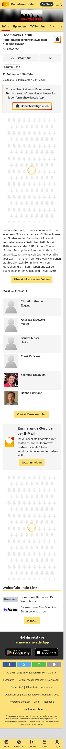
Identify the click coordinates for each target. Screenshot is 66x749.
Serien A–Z (17, 687)
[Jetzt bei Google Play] (18, 652)
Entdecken (19, 746)
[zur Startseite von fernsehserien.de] (5, 4)
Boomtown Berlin (23, 4)
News (6, 746)
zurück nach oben (32, 709)
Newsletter (53, 679)
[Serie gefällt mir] (20, 58)
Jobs (56, 694)
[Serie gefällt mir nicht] (50, 58)
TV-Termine (37, 26)
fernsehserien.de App (32, 642)
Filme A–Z (31, 687)
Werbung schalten (20, 701)
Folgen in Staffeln (18, 74)
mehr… (32, 621)
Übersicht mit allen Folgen (32, 279)
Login (57, 746)
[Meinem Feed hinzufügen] (57, 39)
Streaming (32, 746)
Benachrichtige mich (35, 106)
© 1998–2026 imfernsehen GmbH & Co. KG (31, 672)
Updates (9, 679)
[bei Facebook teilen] (9, 664)
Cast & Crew (13, 291)
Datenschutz (12, 694)
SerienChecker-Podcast (31, 679)
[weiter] (60, 27)
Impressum (47, 687)
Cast (53, 26)
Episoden (19, 26)
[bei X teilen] (24, 664)
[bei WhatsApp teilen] (39, 664)
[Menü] (58, 4)
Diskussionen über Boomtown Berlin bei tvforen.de (39, 609)
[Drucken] (54, 664)
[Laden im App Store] (46, 652)
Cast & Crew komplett (32, 414)
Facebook (48, 701)
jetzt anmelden (32, 462)
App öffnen (47, 4)
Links (37, 701)
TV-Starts (44, 746)
